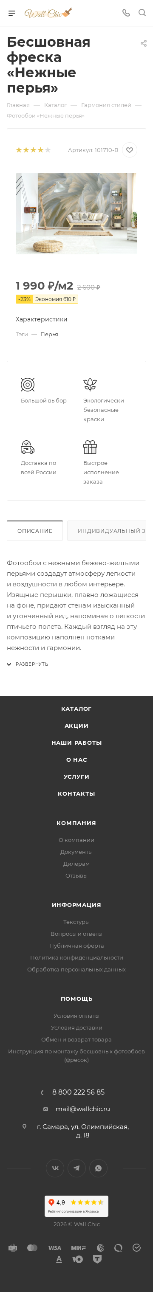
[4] (40, 150)
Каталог (76, 708)
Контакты (76, 793)
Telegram (77, 1168)
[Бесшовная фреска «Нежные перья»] (76, 213)
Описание (34, 531)
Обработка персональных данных (76, 969)
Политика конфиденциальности (76, 957)
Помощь (77, 998)
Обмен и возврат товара (76, 1039)
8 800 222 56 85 (78, 1092)
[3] (33, 150)
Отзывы (76, 875)
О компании (76, 839)
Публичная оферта (76, 945)
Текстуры (76, 921)
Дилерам (76, 863)
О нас (76, 759)
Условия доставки (76, 1027)
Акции (77, 725)
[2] (25, 150)
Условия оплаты (76, 1015)
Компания (76, 822)
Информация (77, 904)
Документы (76, 851)
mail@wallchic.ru (83, 1109)
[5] (47, 150)
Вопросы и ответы (76, 933)
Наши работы (76, 742)
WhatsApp (98, 1168)
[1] (18, 150)
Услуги (77, 776)
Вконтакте (55, 1168)
